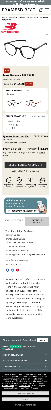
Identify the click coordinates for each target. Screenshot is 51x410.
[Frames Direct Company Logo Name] (18, 9)
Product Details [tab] (14, 220)
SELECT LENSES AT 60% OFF (25, 164)
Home (4, 17)
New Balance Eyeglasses (29, 17)
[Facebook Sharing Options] (7, 270)
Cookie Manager (31, 388)
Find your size (38, 116)
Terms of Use (24, 386)
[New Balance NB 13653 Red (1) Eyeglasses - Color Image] (33, 104)
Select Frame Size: (16, 116)
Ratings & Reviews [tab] (37, 221)
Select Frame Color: (17, 90)
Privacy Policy (8, 386)
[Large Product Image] (25, 50)
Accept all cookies (25, 393)
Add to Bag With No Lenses (25, 170)
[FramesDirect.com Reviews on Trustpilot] (25, 347)
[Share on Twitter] (12, 270)
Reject (26, 399)
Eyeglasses (13, 17)
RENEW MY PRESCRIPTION (24, 211)
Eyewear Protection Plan (16, 136)
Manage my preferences (25, 405)
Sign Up (42, 340)
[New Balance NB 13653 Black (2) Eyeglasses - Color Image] (14, 104)
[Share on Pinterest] (17, 270)
